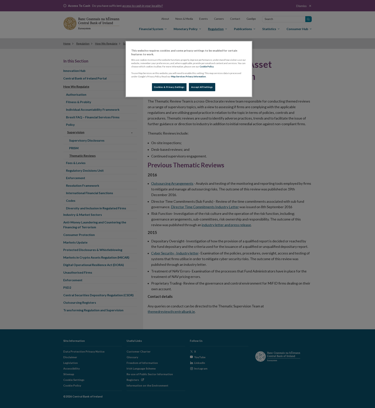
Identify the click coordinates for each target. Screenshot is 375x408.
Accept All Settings (202, 87)
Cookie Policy (207, 66)
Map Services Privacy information (188, 76)
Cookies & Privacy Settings (169, 87)
